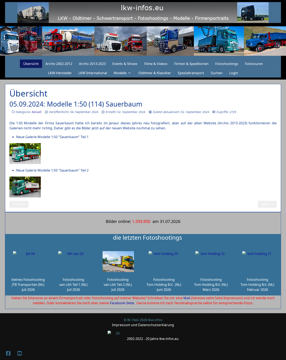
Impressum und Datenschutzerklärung (143, 325)
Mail (186, 298)
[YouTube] (19, 353)
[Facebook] (8, 353)
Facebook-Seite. (122, 303)
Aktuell (36, 112)
